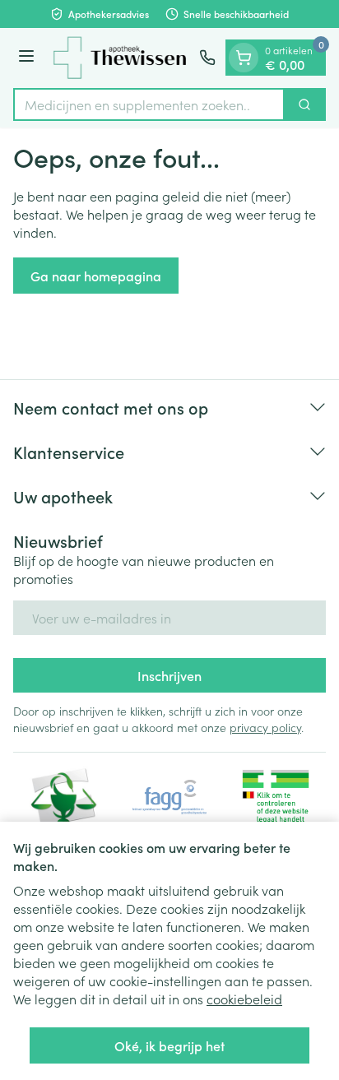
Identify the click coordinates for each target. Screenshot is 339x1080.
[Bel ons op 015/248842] (207, 57)
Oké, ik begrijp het (169, 1045)
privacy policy (265, 727)
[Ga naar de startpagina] (119, 58)
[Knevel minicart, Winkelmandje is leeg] (243, 57)
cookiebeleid (244, 999)
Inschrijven (169, 675)
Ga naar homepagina (95, 276)
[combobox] (149, 104)
